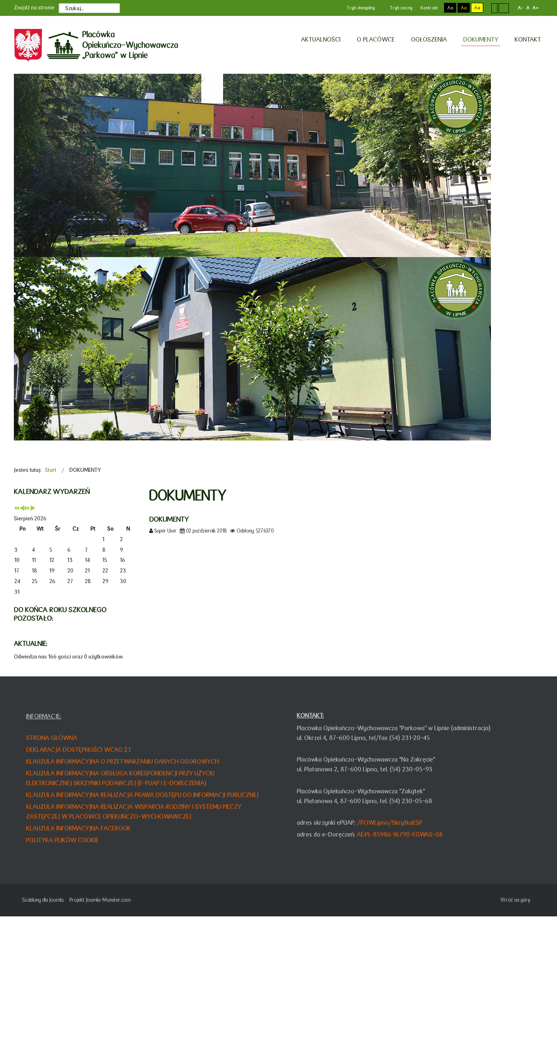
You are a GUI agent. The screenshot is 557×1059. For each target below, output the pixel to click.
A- (521, 8)
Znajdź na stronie (34, 7)
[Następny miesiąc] (32, 508)
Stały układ (494, 8)
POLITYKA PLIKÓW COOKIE (62, 840)
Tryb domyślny (360, 8)
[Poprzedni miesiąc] (22, 508)
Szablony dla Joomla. (43, 900)
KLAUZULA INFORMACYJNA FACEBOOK (78, 828)
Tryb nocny (400, 8)
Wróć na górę (515, 900)
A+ (535, 8)
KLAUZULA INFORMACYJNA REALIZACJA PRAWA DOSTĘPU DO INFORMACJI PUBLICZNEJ (142, 794)
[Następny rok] (27, 508)
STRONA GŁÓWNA (51, 737)
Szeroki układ (504, 8)
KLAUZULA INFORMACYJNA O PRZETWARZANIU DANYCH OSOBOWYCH (122, 761)
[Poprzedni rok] (17, 508)
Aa (450, 8)
